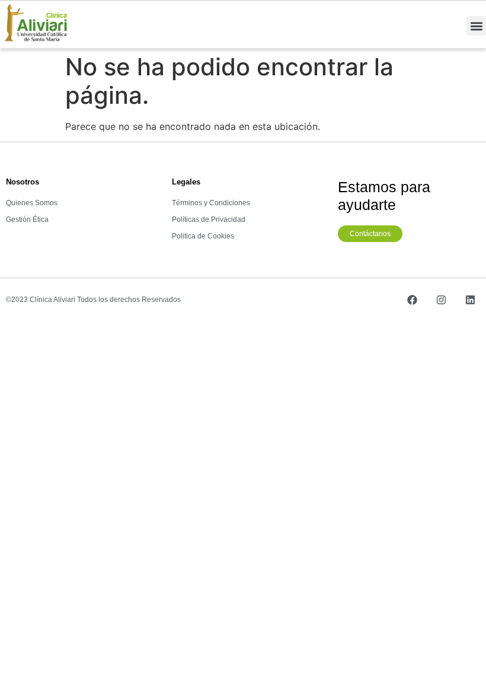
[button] (476, 26)
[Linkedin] (470, 299)
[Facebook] (412, 299)
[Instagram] (441, 299)
